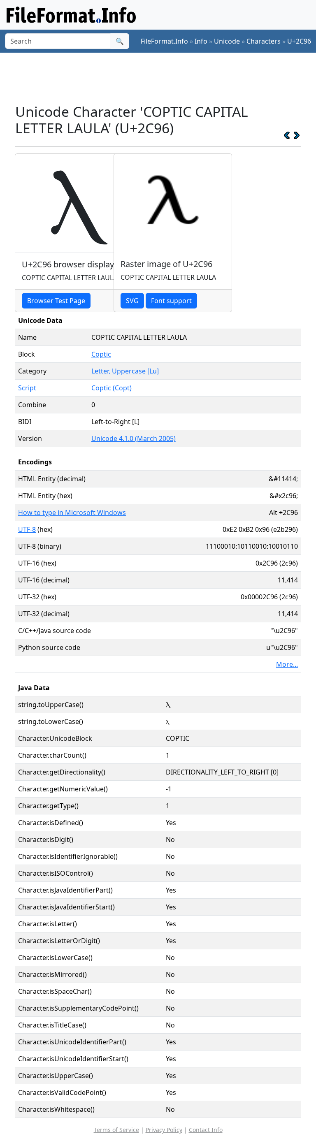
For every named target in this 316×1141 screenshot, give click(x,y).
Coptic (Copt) (111, 387)
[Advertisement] (164, 77)
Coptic (101, 354)
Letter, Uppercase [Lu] (125, 371)
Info (201, 41)
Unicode (227, 41)
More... (287, 664)
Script (27, 387)
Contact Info (206, 1130)
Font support (171, 300)
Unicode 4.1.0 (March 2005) (133, 438)
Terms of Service (116, 1130)
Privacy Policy (164, 1130)
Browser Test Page (56, 300)
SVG (132, 300)
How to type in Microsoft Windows (72, 512)
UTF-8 (27, 529)
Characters (263, 41)
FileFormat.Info (164, 41)
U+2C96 (299, 41)
